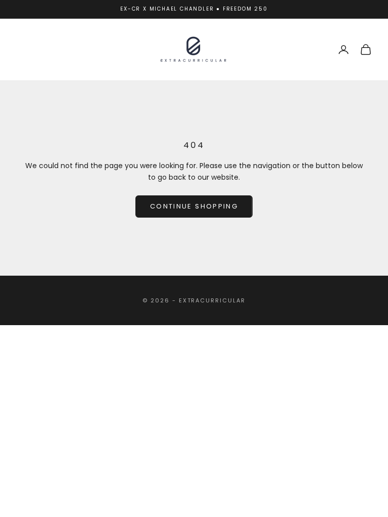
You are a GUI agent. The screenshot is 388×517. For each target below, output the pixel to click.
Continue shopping (194, 206)
